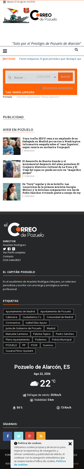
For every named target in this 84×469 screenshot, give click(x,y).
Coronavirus (13, 322)
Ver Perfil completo (14, 252)
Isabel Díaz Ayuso (36, 322)
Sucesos (48, 345)
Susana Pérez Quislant (19, 350)
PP (24, 345)
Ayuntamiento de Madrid (20, 311)
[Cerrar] (70, 443)
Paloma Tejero (41, 334)
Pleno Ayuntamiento (18, 339)
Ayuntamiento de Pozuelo (55, 311)
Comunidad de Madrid (60, 317)
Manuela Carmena (17, 334)
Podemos (40, 339)
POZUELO (11, 345)
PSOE (34, 345)
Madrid (51, 328)
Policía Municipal (61, 339)
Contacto (8, 256)
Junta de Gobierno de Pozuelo (23, 328)
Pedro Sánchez (65, 334)
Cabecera (11, 317)
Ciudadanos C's (32, 317)
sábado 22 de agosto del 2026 (21, 1)
